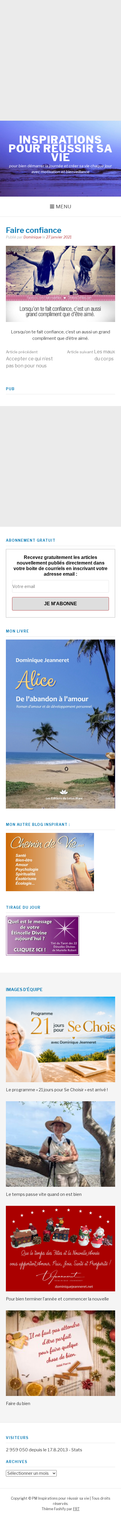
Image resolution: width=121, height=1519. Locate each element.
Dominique (32, 237)
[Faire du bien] (60, 1394)
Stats (76, 1449)
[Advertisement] (60, 60)
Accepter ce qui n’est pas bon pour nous (29, 359)
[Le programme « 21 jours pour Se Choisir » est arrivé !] (60, 1080)
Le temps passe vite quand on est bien (44, 1194)
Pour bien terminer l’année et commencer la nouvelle (57, 1298)
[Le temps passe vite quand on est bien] (60, 1185)
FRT (76, 1509)
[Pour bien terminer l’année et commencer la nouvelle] (60, 1290)
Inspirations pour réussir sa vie (61, 148)
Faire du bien (18, 1403)
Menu (63, 206)
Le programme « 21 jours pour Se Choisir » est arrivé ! (57, 1089)
